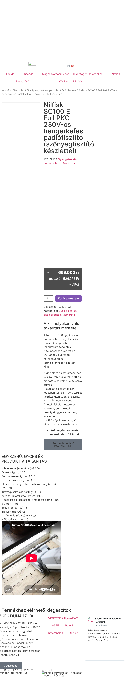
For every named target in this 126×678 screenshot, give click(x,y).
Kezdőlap (7, 90)
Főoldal (10, 74)
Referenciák (55, 633)
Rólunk (69, 625)
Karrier (73, 633)
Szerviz (28, 74)
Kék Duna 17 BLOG (70, 81)
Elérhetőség (23, 81)
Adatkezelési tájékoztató (62, 618)
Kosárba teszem (68, 298)
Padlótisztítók (21, 90)
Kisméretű (72, 90)
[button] (21, 102)
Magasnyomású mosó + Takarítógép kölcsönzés (72, 74)
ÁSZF (55, 625)
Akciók (115, 74)
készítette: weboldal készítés (53, 672)
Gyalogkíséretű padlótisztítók (48, 90)
